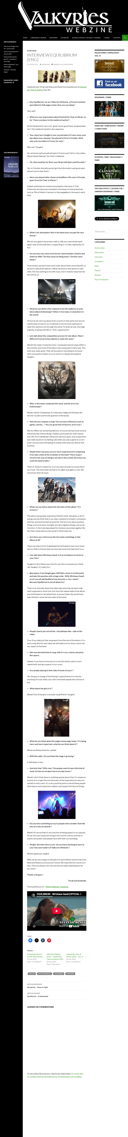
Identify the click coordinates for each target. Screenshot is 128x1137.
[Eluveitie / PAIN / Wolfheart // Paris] (109, 171)
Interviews (53, 37)
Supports (116, 37)
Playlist (97, 270)
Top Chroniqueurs (102, 279)
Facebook (64, 886)
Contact (107, 37)
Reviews (98, 275)
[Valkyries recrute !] (11, 167)
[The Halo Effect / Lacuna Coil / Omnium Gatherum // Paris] (109, 203)
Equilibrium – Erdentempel (37, 994)
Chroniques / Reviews (38, 37)
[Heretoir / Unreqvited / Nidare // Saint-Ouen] (109, 140)
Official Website (52, 886)
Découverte (99, 252)
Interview (70, 973)
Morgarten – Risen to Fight (37, 985)
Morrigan (45, 64)
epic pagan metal (44, 973)
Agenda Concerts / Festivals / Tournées (86, 37)
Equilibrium (58, 973)
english (32, 973)
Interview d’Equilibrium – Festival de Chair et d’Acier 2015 (55, 956)
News (97, 266)
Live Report (65, 37)
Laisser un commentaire (63, 64)
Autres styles (100, 248)
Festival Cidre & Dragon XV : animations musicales (10, 59)
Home (25, 37)
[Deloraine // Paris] (109, 109)
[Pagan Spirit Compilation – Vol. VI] (109, 66)
